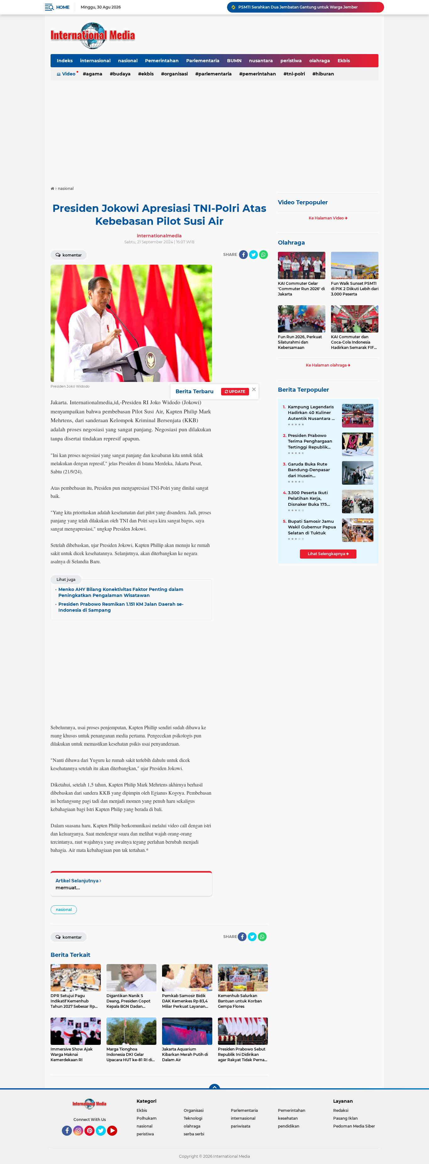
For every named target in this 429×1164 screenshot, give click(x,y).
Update (236, 391)
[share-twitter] (253, 254)
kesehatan (288, 1118)
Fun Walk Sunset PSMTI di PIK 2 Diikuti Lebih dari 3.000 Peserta (354, 288)
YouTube (116, 1138)
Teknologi (193, 1118)
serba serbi (194, 1134)
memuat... (68, 888)
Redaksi (340, 1110)
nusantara (261, 60)
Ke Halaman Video (327, 218)
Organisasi (176, 74)
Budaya (122, 74)
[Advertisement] (214, 130)
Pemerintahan (162, 60)
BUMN (234, 60)
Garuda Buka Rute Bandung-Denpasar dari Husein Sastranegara (309, 469)
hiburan (325, 74)
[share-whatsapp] (263, 254)
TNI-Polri (296, 74)
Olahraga (291, 242)
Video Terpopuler (303, 202)
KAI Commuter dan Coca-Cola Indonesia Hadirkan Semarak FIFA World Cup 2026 (354, 342)
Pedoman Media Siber (354, 1126)
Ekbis (344, 60)
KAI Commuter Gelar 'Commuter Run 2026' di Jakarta (301, 288)
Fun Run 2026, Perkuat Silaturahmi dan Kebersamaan (300, 342)
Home (62, 7)
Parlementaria (203, 60)
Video (68, 74)
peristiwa (291, 60)
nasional (128, 60)
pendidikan (288, 1126)
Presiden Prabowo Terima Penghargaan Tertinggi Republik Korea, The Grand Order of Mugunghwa (311, 441)
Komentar (72, 255)
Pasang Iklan (345, 1118)
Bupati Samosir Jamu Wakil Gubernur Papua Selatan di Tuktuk (312, 527)
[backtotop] (214, 1089)
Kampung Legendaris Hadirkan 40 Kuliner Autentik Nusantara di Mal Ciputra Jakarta (312, 412)
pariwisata (240, 1126)
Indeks (65, 60)
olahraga (319, 60)
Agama (94, 74)
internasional (95, 60)
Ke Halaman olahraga (327, 365)
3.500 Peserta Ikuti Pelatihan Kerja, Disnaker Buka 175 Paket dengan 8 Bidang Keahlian (308, 498)
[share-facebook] (243, 254)
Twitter (103, 1138)
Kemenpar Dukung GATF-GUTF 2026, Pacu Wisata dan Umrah (297, 7)
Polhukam (147, 1118)
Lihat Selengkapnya (327, 553)
